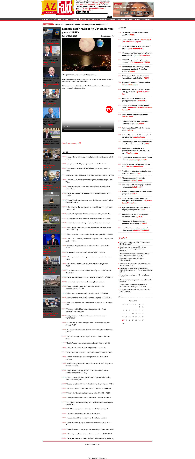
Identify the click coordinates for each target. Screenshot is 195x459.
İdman (137, 19)
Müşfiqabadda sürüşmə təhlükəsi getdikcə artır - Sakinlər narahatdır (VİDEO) (135, 254)
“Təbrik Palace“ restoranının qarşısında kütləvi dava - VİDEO (88, 343)
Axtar (109, 17)
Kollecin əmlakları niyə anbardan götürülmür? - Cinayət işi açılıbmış (87, 358)
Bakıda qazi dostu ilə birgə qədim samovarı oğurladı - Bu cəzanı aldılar (89, 258)
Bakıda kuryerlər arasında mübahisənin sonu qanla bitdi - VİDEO (89, 234)
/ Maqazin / (118, 4)
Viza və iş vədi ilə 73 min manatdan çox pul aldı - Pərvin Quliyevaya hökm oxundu (86, 310)
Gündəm (57, 19)
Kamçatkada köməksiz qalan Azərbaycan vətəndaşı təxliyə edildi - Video (89, 181)
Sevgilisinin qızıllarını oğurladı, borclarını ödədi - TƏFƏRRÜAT (88, 388)
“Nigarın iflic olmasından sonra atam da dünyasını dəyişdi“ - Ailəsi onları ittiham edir (89, 201)
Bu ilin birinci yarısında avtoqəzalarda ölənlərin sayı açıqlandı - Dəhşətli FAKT (88, 324)
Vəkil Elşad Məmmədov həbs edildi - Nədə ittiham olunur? (87, 409)
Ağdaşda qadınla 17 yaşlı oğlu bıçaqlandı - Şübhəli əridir (86, 164)
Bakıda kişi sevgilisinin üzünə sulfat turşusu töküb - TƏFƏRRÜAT (89, 434)
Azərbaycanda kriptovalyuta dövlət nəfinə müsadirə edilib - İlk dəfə (90, 175)
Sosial (74, 19)
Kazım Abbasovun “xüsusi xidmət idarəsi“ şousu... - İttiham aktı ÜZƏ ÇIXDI (88, 272)
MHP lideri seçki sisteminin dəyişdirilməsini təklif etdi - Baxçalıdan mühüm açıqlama (89, 365)
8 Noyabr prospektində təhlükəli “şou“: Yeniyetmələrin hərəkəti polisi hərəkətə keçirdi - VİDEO (88, 378)
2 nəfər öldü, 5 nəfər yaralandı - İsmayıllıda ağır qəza (85, 282)
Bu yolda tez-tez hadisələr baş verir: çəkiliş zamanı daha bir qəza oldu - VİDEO (89, 403)
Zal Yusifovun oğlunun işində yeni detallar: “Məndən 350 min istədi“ (88, 337)
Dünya (95, 19)
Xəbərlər (122, 28)
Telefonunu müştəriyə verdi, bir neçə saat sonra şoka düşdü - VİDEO (88, 247)
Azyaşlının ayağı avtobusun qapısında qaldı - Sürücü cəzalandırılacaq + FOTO (85, 287)
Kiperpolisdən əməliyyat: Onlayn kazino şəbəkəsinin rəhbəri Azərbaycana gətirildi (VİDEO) (87, 371)
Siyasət (66, 19)
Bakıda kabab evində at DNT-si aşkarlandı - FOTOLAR (86, 348)
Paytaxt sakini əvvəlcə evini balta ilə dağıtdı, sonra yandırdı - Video (88, 169)
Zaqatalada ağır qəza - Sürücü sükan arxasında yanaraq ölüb (88, 214)
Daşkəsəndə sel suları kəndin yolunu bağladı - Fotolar (85, 252)
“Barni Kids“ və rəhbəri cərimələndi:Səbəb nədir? (83, 413)
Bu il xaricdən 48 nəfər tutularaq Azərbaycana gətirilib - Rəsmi (88, 218)
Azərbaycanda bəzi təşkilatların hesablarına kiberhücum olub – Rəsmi (88, 424)
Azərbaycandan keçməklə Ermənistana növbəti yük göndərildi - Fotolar (88, 194)
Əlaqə (87, 444)
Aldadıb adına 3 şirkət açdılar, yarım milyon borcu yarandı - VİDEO (87, 265)
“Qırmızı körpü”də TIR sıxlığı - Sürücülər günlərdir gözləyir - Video (90, 384)
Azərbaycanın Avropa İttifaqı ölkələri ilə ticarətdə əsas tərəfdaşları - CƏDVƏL (133, 285)
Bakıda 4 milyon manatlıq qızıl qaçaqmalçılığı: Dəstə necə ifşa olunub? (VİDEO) (88, 228)
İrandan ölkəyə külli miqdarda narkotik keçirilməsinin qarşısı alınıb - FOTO (89, 158)
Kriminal (103, 19)
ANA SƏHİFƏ (47, 19)
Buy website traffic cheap (97, 458)
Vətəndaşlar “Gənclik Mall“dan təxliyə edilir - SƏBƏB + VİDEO (88, 393)
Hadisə (112, 19)
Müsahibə (146, 19)
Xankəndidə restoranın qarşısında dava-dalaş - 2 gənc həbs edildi (90, 429)
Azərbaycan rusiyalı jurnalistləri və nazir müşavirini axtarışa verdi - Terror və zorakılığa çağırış (136, 270)
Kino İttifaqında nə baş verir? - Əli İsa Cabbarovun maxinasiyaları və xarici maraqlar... (133, 249)
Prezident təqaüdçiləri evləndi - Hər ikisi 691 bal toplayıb (86, 418)
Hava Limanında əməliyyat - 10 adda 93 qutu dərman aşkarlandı (89, 352)
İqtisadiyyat (84, 19)
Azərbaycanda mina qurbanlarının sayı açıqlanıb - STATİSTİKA (88, 298)
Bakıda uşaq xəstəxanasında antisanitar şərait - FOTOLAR (87, 293)
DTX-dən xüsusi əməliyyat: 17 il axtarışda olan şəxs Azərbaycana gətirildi (89, 331)
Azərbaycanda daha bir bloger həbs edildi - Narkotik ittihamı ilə (88, 397)
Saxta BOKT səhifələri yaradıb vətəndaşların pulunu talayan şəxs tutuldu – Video (89, 240)
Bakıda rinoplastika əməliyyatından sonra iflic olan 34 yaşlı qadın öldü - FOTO (89, 208)
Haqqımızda (95, 444)
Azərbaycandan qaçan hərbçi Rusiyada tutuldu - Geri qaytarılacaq (90, 438)
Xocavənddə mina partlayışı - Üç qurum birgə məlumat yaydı (88, 223)
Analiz (130, 19)
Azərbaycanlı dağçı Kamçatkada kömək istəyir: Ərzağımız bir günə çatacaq (88, 188)
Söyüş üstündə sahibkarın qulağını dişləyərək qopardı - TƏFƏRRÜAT (86, 317)
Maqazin (121, 19)
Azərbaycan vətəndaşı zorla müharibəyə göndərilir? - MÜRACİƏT (89, 277)
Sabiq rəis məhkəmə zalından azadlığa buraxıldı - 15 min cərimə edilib (89, 303)
